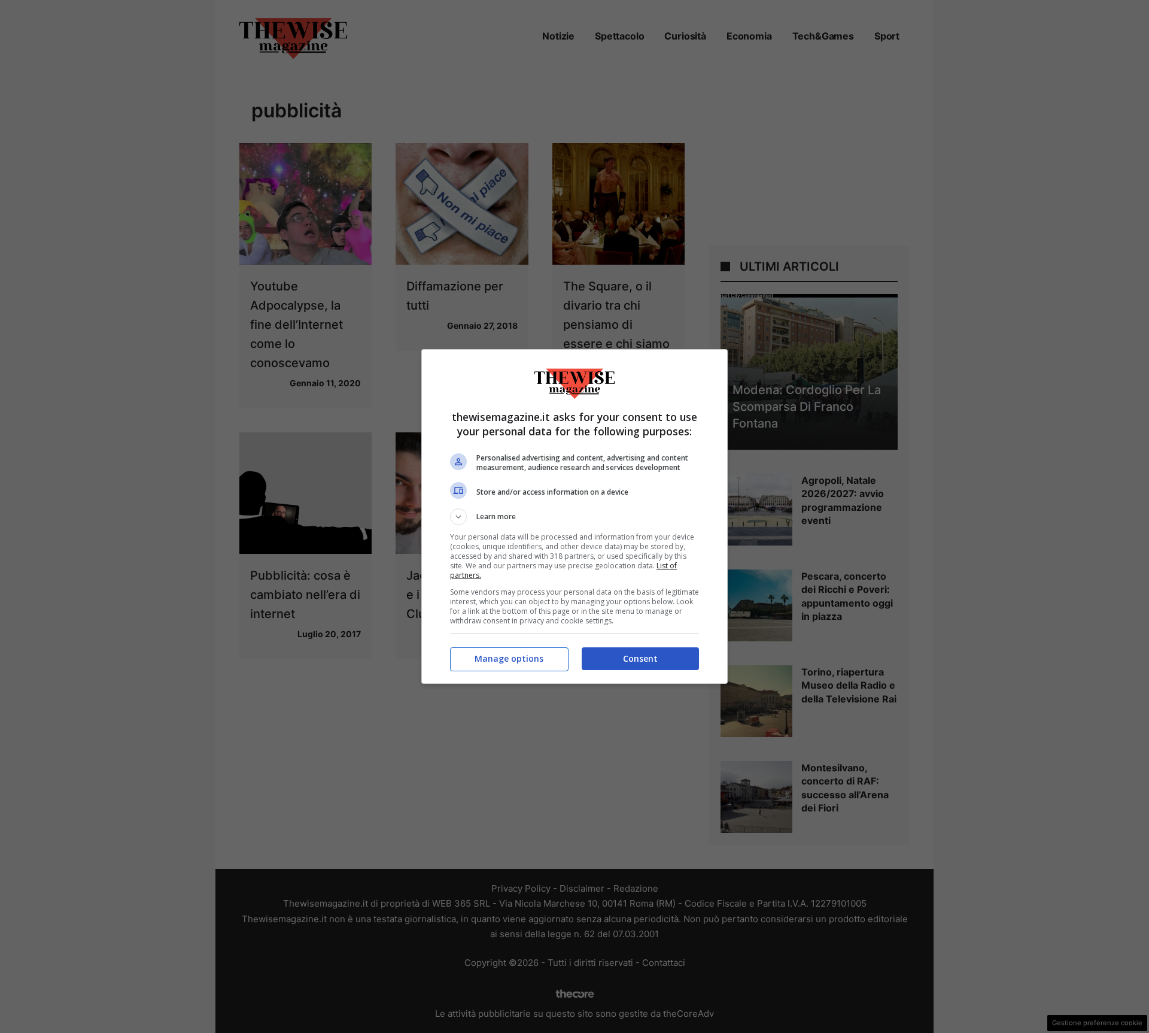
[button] (574, 516)
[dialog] (574, 516)
